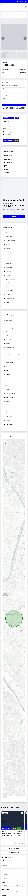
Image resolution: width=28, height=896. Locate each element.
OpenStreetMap (16, 797)
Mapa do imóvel (8, 437)
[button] (2, 38)
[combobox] (14, 861)
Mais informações (8, 315)
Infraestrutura (7, 227)
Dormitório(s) (5, 889)
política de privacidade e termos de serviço (13, 109)
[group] (14, 892)
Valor (3, 882)
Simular (14, 216)
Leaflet (10, 797)
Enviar (14, 105)
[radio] (5, 892)
